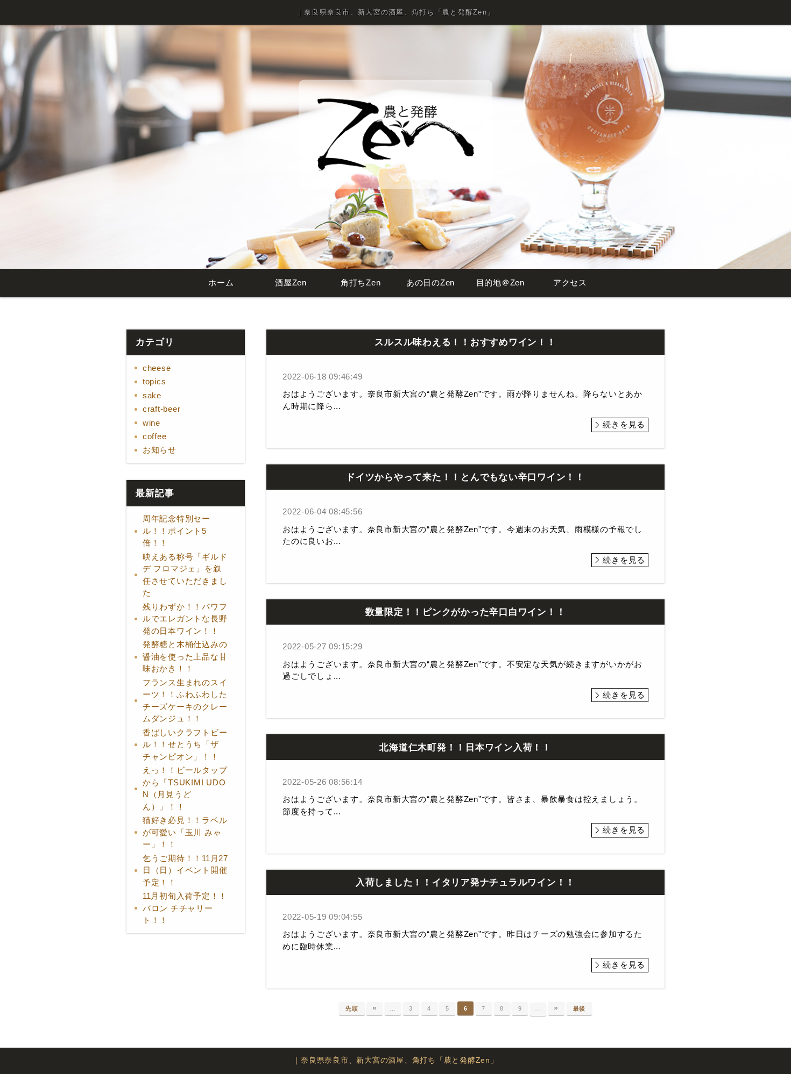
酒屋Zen (291, 282)
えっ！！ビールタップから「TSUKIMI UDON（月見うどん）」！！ (185, 788)
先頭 (351, 1008)
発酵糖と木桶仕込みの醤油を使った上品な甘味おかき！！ (185, 656)
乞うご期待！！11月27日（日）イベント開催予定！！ (185, 870)
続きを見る (624, 424)
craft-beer (162, 408)
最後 (579, 1008)
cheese (157, 368)
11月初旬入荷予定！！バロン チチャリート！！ (185, 908)
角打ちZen (361, 282)
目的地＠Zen (500, 282)
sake (152, 395)
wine (151, 422)
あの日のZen (430, 282)
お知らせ (159, 449)
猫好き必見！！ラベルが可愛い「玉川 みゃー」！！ (185, 832)
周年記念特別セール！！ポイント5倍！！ (176, 530)
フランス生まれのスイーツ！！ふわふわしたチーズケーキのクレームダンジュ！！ (185, 701)
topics (154, 381)
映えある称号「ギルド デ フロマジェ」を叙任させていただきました (185, 575)
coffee (155, 436)
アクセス (570, 282)
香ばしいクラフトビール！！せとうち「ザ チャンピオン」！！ (185, 744)
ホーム (221, 282)
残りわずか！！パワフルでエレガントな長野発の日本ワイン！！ (185, 618)
